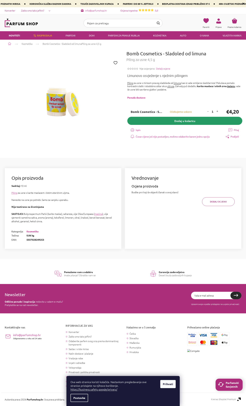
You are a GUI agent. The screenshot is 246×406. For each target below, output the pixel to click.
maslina (98, 213)
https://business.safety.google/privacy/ (94, 389)
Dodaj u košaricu (184, 121)
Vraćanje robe (76, 358)
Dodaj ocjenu (218, 201)
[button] (208, 112)
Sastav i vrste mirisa (79, 349)
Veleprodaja (75, 367)
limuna (177, 83)
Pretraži (158, 23)
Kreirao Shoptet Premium (223, 399)
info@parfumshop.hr (27, 336)
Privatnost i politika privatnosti (84, 372)
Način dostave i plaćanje (81, 353)
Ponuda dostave (136, 97)
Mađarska (134, 342)
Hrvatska (134, 352)
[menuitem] (12, 35)
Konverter (10, 10)
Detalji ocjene (163, 68)
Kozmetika (33, 231)
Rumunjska (135, 347)
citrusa (170, 86)
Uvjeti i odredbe (77, 362)
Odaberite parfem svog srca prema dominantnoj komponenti (93, 342)
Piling (130, 83)
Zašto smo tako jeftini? (32, 10)
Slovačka (134, 338)
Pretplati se (235, 295)
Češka (133, 333)
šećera (231, 86)
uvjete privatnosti (231, 304)
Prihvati (168, 384)
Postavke (79, 398)
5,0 (139, 10)
